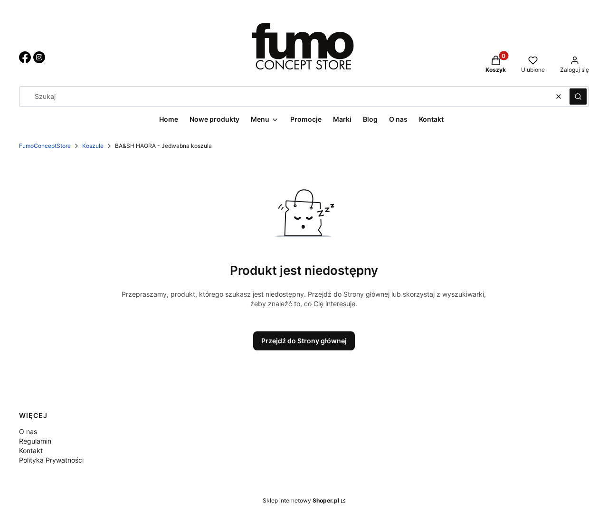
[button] (578, 96)
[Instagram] (39, 60)
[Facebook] (25, 60)
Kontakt (31, 450)
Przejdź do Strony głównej (304, 341)
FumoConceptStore (45, 145)
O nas (28, 431)
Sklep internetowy (301, 500)
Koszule (93, 145)
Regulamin (35, 441)
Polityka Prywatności (51, 460)
